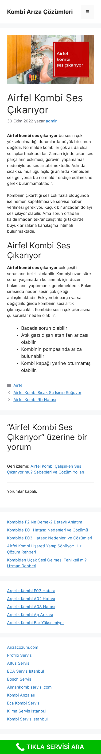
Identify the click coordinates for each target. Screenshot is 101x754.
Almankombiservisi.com (29, 687)
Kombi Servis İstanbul (27, 719)
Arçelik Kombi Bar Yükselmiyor (35, 622)
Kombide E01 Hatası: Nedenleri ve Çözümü (47, 530)
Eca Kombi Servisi (23, 703)
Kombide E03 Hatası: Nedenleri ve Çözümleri (49, 538)
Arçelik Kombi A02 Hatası (31, 598)
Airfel (18, 385)
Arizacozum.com (22, 647)
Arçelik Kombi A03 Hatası (31, 606)
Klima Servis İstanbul (26, 711)
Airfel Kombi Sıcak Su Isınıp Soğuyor (47, 392)
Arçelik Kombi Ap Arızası (30, 614)
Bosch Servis (19, 679)
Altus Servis (18, 663)
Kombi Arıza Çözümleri (40, 11)
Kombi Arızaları (21, 695)
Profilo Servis (19, 655)
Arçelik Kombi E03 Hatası (31, 590)
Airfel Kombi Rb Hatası (34, 399)
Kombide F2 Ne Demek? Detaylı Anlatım (44, 522)
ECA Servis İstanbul (25, 671)
